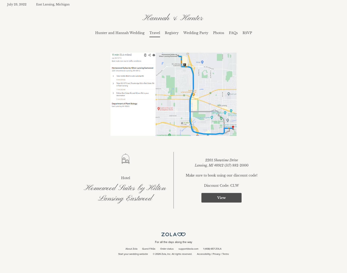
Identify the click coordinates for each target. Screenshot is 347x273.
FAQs (233, 33)
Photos (218, 33)
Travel (154, 33)
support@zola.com (188, 249)
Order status (167, 249)
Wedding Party (195, 33)
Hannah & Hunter (173, 18)
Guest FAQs (148, 249)
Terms (225, 254)
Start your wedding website (133, 254)
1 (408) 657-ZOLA (212, 249)
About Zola (131, 249)
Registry (172, 33)
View (221, 198)
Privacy (216, 254)
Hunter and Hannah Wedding (120, 33)
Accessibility (204, 254)
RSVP (247, 33)
